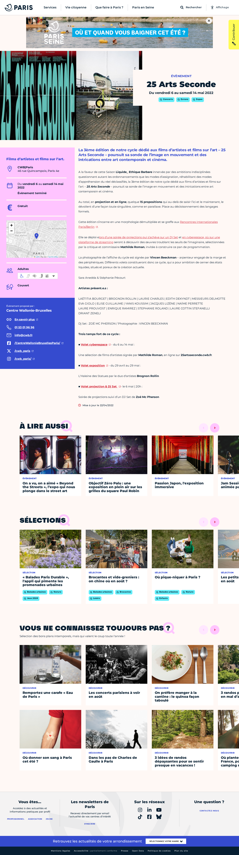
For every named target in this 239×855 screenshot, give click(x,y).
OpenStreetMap (53, 257)
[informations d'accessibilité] (38, 276)
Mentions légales (60, 851)
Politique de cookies (159, 851)
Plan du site (181, 851)
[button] (36, 236)
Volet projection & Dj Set (99, 386)
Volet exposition (93, 365)
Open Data (138, 851)
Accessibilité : (95, 851)
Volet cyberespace (94, 344)
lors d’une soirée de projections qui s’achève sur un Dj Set (138, 237)
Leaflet (37, 257)
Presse (124, 851)
